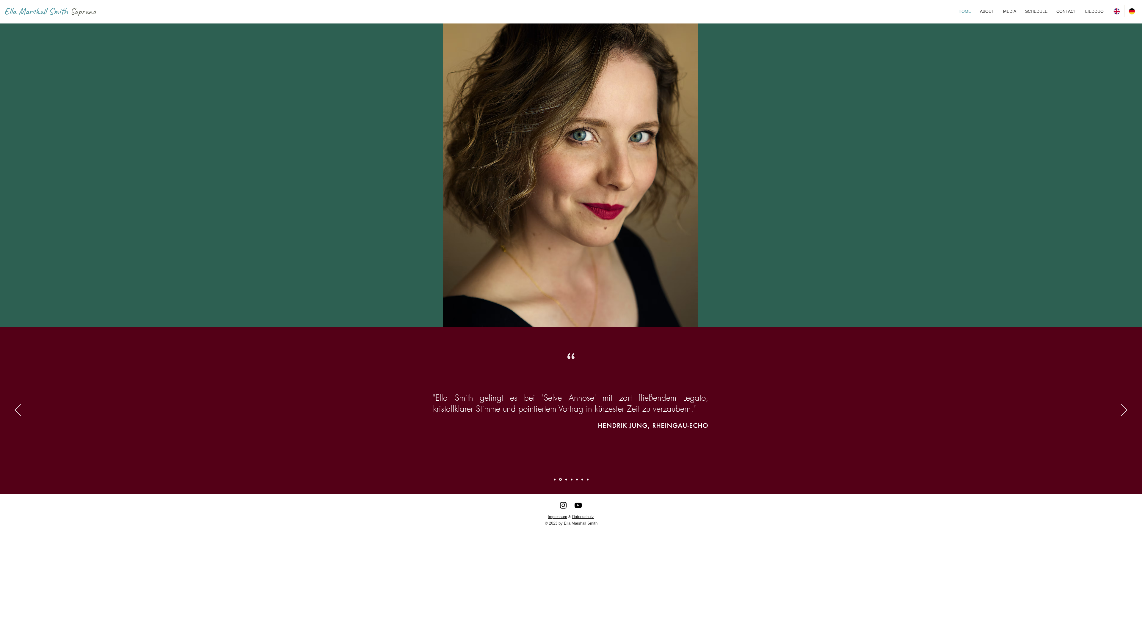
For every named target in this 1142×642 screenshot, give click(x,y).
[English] (1116, 11)
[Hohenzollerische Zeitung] (588, 479)
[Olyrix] (582, 479)
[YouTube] (578, 505)
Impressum (557, 516)
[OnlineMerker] (571, 479)
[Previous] (18, 410)
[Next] (1124, 410)
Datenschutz (583, 516)
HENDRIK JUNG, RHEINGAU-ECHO (653, 425)
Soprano (83, 11)
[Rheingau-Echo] (560, 479)
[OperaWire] (555, 479)
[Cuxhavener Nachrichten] (577, 479)
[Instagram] (563, 505)
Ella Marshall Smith (37, 11)
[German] (1131, 11)
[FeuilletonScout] (566, 479)
